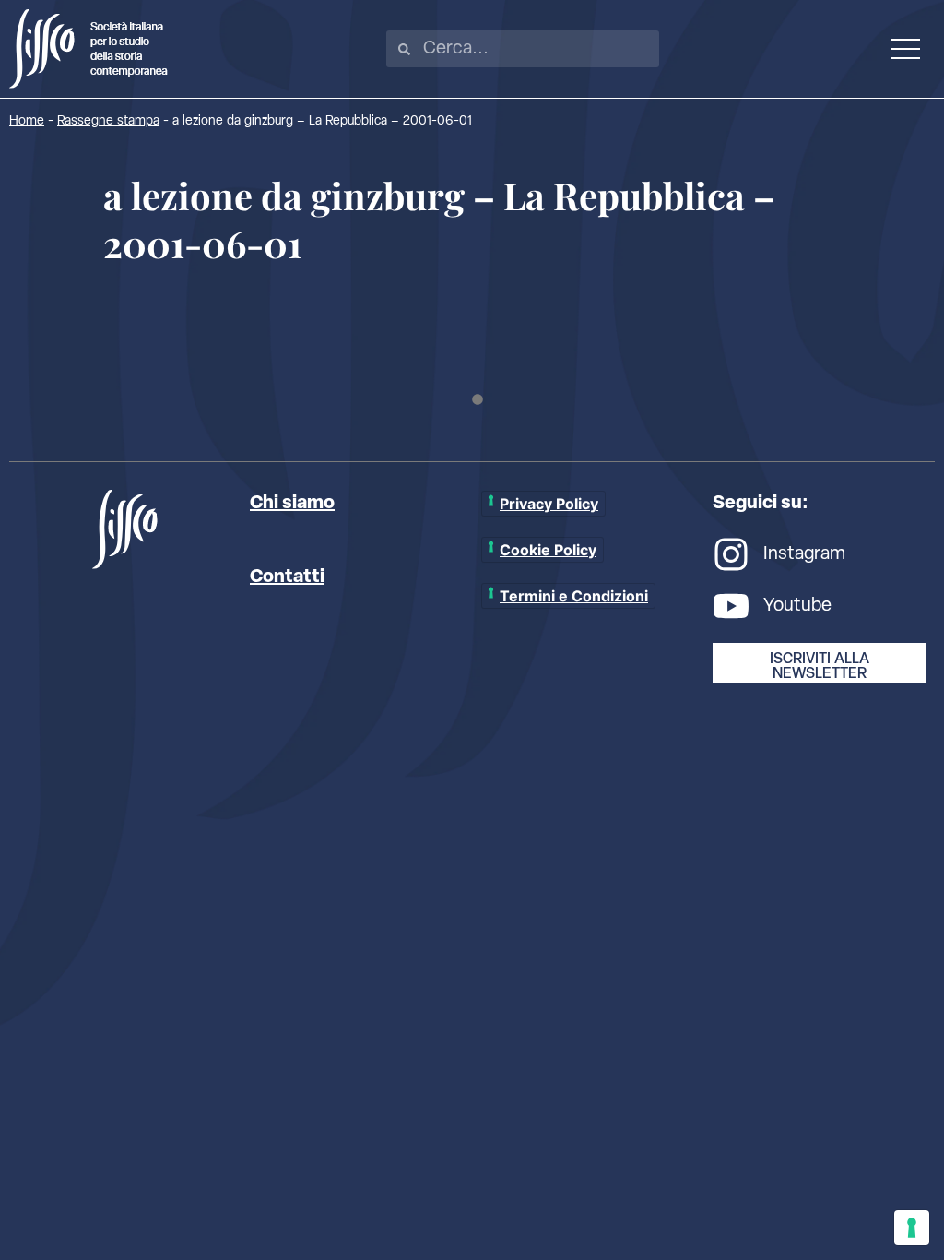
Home (26, 121)
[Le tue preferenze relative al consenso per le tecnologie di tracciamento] (911, 1227)
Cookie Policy (548, 550)
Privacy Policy (549, 503)
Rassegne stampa (108, 121)
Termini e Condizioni (574, 596)
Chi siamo (292, 503)
